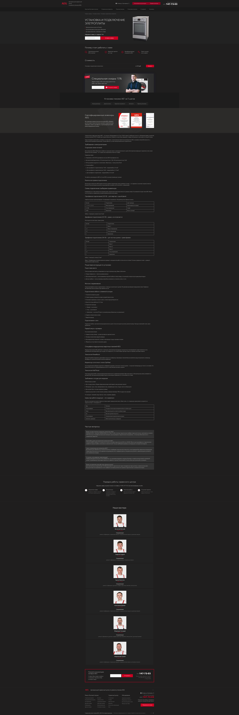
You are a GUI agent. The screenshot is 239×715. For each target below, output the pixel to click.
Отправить (127, 675)
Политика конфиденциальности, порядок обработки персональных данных (129, 713)
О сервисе (143, 9)
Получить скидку (112, 87)
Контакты (151, 9)
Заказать (150, 66)
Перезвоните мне (147, 705)
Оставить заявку (109, 38)
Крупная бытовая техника (91, 9)
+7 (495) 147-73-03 (124, 485)
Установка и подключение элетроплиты (94, 66)
